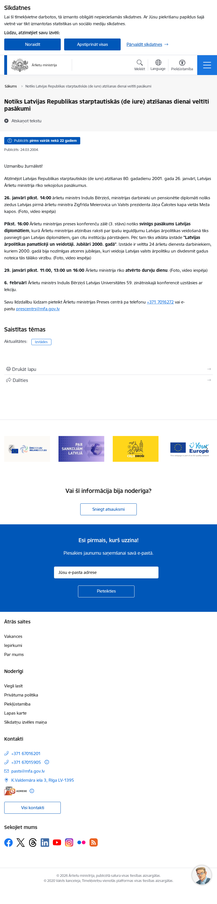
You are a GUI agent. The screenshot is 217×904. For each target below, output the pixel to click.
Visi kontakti (32, 807)
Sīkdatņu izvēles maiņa (25, 722)
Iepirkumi (13, 645)
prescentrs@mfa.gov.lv (38, 308)
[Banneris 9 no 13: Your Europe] (190, 448)
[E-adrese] (15, 791)
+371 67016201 (26, 753)
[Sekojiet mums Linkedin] (45, 842)
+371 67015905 (26, 762)
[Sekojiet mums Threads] (33, 842)
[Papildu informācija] (47, 762)
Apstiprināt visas (92, 44)
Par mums (14, 654)
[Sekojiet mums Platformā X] (20, 842)
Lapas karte (15, 713)
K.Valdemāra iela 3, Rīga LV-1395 (42, 780)
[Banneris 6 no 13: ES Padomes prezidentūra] (27, 448)
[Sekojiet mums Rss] (93, 842)
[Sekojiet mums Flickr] (81, 842)
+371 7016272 (160, 302)
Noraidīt (32, 44)
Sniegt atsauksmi (108, 509)
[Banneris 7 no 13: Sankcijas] (81, 448)
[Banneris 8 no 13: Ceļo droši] (136, 448)
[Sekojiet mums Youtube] (57, 842)
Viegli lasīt (13, 686)
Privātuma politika (21, 695)
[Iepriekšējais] (11, 449)
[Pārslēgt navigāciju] (207, 65)
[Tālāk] (206, 449)
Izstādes (41, 342)
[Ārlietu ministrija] (34, 65)
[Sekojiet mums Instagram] (69, 842)
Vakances (13, 636)
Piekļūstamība (17, 704)
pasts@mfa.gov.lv (28, 771)
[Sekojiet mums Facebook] (8, 842)
